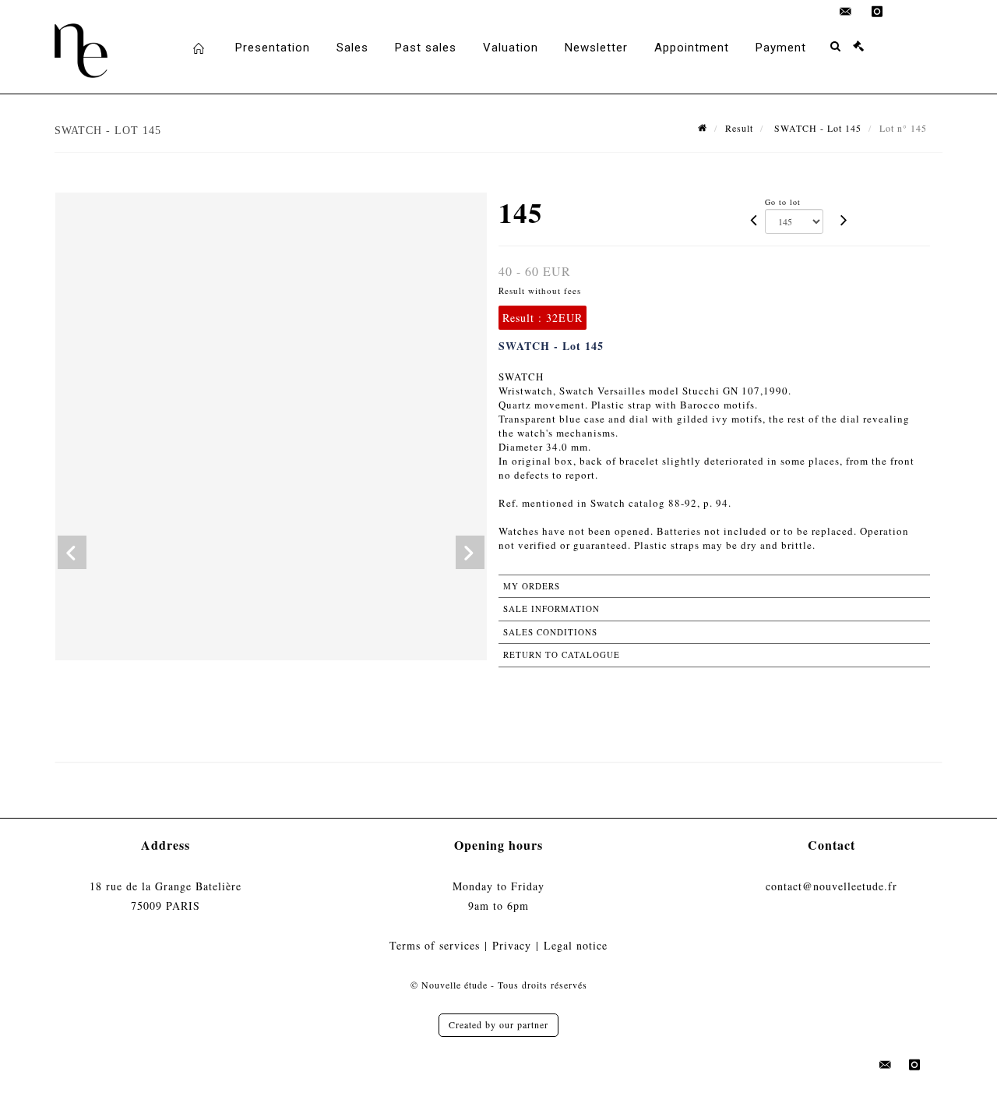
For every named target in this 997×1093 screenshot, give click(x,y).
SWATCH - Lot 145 (816, 128)
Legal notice (576, 945)
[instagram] (877, 11)
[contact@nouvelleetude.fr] (845, 11)
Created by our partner (498, 1024)
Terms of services (434, 945)
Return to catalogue (561, 654)
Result (739, 128)
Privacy (511, 945)
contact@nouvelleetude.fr (831, 886)
